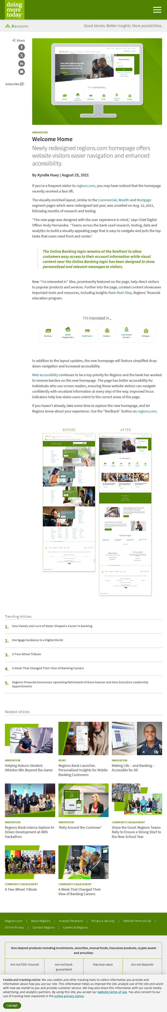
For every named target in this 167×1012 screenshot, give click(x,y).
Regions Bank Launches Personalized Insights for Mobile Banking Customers (83, 770)
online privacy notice (69, 996)
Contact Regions (44, 927)
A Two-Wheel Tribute (26, 654)
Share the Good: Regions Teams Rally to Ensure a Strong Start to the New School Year (136, 832)
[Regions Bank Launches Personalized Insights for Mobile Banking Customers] (83, 738)
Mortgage (144, 200)
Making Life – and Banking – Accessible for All (133, 767)
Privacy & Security (103, 921)
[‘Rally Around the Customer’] (83, 800)
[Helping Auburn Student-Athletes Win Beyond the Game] (30, 738)
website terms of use (112, 992)
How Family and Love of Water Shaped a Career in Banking (52, 626)
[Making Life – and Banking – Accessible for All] (137, 738)
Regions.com (14, 921)
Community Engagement (128, 822)
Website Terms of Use (137, 921)
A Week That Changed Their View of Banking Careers (48, 668)
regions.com (85, 185)
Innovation (40, 132)
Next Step (124, 292)
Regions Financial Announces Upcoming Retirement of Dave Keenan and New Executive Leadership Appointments (80, 684)
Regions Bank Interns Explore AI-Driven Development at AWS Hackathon (30, 832)
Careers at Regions (75, 927)
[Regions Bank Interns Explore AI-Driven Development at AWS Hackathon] (30, 800)
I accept (12, 1005)
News (62, 760)
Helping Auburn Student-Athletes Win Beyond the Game (29, 767)
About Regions (41, 921)
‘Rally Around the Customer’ (80, 827)
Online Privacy (15, 927)
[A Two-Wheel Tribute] (30, 862)
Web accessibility (45, 374)
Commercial (107, 200)
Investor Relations (71, 921)
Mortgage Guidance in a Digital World (37, 640)
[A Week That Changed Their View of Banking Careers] (83, 862)
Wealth (123, 200)
